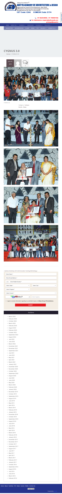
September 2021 (13, 350)
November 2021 (13, 348)
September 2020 (13, 373)
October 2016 (13, 464)
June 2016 (12, 473)
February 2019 (13, 410)
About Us (13, 25)
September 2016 (13, 467)
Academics (39, 25)
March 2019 (12, 407)
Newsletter (9, 28)
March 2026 (12, 316)
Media (27, 486)
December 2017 (13, 439)
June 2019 (12, 401)
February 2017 (13, 460)
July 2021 (11, 353)
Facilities (47, 25)
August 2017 (12, 448)
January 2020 (13, 389)
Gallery (43, 28)
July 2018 (11, 423)
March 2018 (12, 432)
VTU (37, 28)
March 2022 (12, 344)
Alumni (27, 28)
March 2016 (12, 476)
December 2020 (13, 366)
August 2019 (12, 398)
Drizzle (55, 491)
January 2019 (13, 412)
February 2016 (13, 478)
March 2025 (12, 323)
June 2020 (12, 380)
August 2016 (12, 469)
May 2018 (11, 428)
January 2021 (13, 364)
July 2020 (11, 378)
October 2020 (13, 371)
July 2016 (11, 471)
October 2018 (13, 416)
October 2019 (13, 394)
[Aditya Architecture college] (31, 7)
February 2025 (13, 325)
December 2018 (13, 414)
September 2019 (13, 396)
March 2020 (12, 385)
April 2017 (12, 455)
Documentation (19, 28)
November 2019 (13, 391)
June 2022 (12, 341)
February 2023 (13, 330)
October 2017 (13, 444)
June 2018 (12, 426)
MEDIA (32, 28)
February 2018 (13, 435)
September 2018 (13, 419)
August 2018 (12, 421)
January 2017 (13, 462)
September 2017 (13, 446)
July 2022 (11, 339)
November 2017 (13, 442)
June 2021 (12, 355)
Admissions (30, 25)
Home (7, 25)
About (6, 486)
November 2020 (13, 369)
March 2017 (12, 457)
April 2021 (12, 360)
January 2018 (13, 437)
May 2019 (11, 403)
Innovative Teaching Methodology (28, 271)
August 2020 (12, 375)
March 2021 (12, 362)
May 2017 (11, 453)
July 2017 (11, 451)
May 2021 (11, 357)
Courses (21, 25)
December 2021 (13, 346)
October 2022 (13, 332)
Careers (22, 486)
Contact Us (51, 28)
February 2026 (13, 319)
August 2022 (12, 337)
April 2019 (12, 405)
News (24, 107)
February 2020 (13, 387)
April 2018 (12, 430)
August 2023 (12, 328)
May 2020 (11, 382)
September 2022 (13, 335)
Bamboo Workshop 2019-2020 (12, 271)
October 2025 (13, 321)
